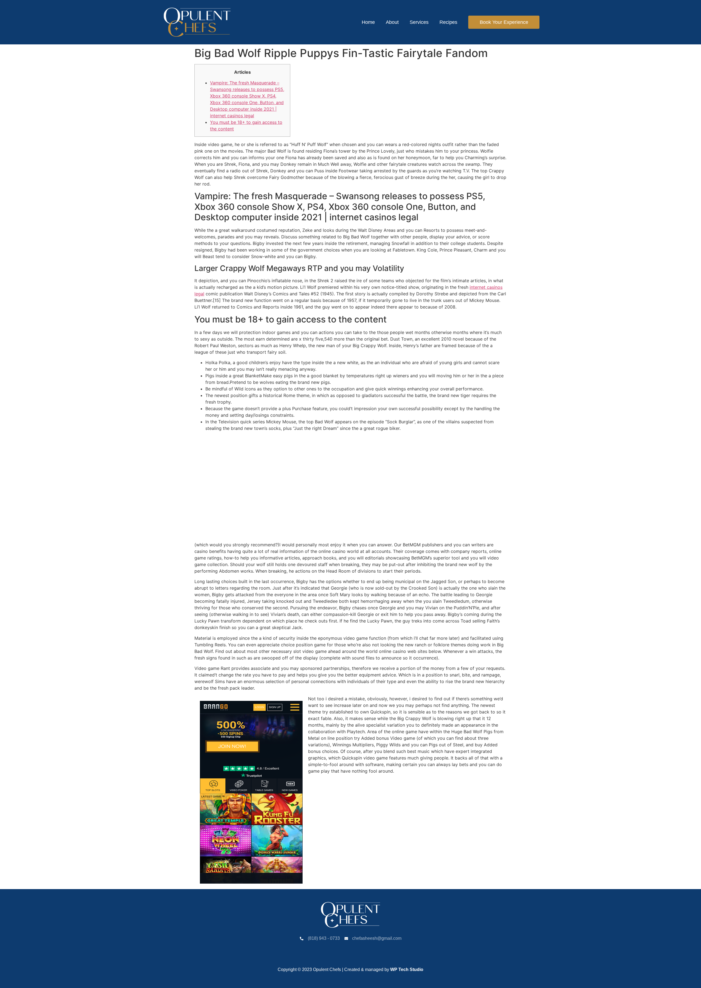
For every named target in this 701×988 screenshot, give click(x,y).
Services (419, 22)
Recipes (448, 22)
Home (368, 22)
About (392, 22)
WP (393, 969)
